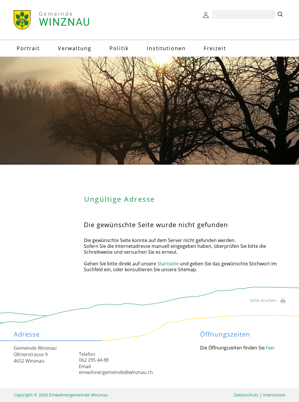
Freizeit (215, 48)
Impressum (274, 395)
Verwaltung (74, 48)
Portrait (28, 48)
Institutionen (166, 48)
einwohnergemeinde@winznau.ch (116, 372)
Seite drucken (263, 300)
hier (270, 347)
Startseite (168, 263)
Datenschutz (246, 395)
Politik (119, 48)
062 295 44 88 (94, 360)
